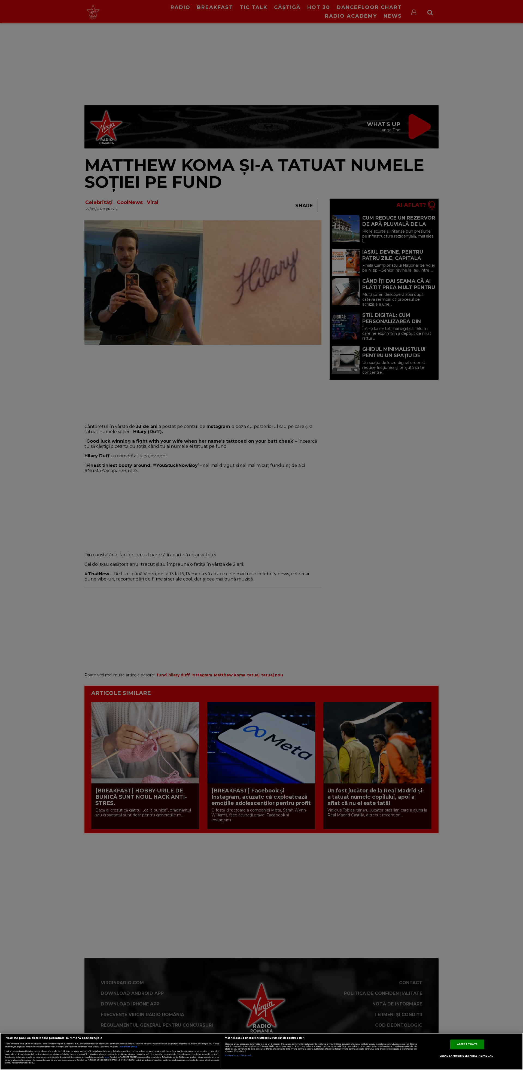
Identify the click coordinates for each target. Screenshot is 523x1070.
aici (106, 1057)
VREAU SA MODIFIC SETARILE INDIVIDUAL (466, 1055)
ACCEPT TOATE (467, 1044)
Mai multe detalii (128, 1046)
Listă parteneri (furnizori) (238, 1055)
